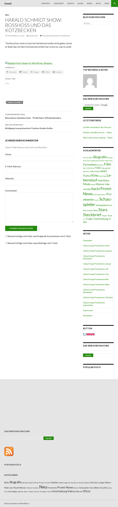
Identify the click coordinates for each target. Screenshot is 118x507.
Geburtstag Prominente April (96, 245)
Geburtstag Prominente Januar (97, 263)
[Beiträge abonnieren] (9, 451)
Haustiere (74, 483)
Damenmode (27, 483)
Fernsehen (90, 164)
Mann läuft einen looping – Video (98, 137)
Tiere (49, 491)
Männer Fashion (33, 488)
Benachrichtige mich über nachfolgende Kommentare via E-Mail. (39, 236)
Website (9, 178)
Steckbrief (92, 214)
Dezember (87, 240)
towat (8, 3)
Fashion (101, 161)
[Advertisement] (98, 46)
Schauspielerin (103, 205)
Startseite (45, 3)
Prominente (52, 488)
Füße (98, 167)
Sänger (104, 215)
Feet (106, 161)
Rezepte (70, 3)
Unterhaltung (101, 218)
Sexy (95, 210)
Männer (100, 184)
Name (8, 154)
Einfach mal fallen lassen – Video (97, 132)
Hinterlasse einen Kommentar (56, 36)
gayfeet (108, 168)
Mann (106, 180)
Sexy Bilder (94, 488)
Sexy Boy (104, 487)
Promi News (65, 487)
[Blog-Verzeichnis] (89, 334)
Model (93, 184)
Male (100, 180)
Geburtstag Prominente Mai (95, 279)
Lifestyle (93, 482)
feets (111, 161)
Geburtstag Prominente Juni (96, 274)
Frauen (41, 483)
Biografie (100, 157)
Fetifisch (100, 165)
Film (107, 164)
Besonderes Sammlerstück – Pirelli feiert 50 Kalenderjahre (33, 116)
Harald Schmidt (15, 102)
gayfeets (86, 171)
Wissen (79, 491)
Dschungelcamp (92, 161)
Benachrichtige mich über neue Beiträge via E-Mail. (32, 243)
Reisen (89, 3)
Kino (94, 175)
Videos (71, 491)
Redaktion (33, 36)
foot (84, 168)
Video (106, 3)
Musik (16, 487)
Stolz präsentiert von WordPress (16, 503)
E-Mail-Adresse (13, 166)
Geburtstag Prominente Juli (95, 269)
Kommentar (11, 190)
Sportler (21, 491)
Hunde (80, 483)
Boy (108, 158)
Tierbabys (43, 491)
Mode (86, 184)
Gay (103, 168)
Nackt (95, 189)
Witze (98, 3)
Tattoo (30, 491)
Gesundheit (59, 3)
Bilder (80, 3)
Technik (36, 491)
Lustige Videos (104, 482)
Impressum (88, 310)
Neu (7, 15)
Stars (102, 209)
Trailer (89, 218)
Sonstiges (12, 491)
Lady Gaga (102, 176)
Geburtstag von (64, 483)
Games (54, 482)
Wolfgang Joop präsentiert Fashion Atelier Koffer (29, 126)
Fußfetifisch (90, 168)
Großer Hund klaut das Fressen (97, 127)
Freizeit (48, 483)
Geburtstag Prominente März (96, 284)
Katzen (86, 483)
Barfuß (85, 158)
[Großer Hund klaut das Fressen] (90, 81)
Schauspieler (84, 488)
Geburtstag (94, 171)
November (87, 315)
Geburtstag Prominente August (97, 251)
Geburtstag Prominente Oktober (98, 297)
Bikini (91, 157)
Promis (96, 200)
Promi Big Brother (99, 194)
